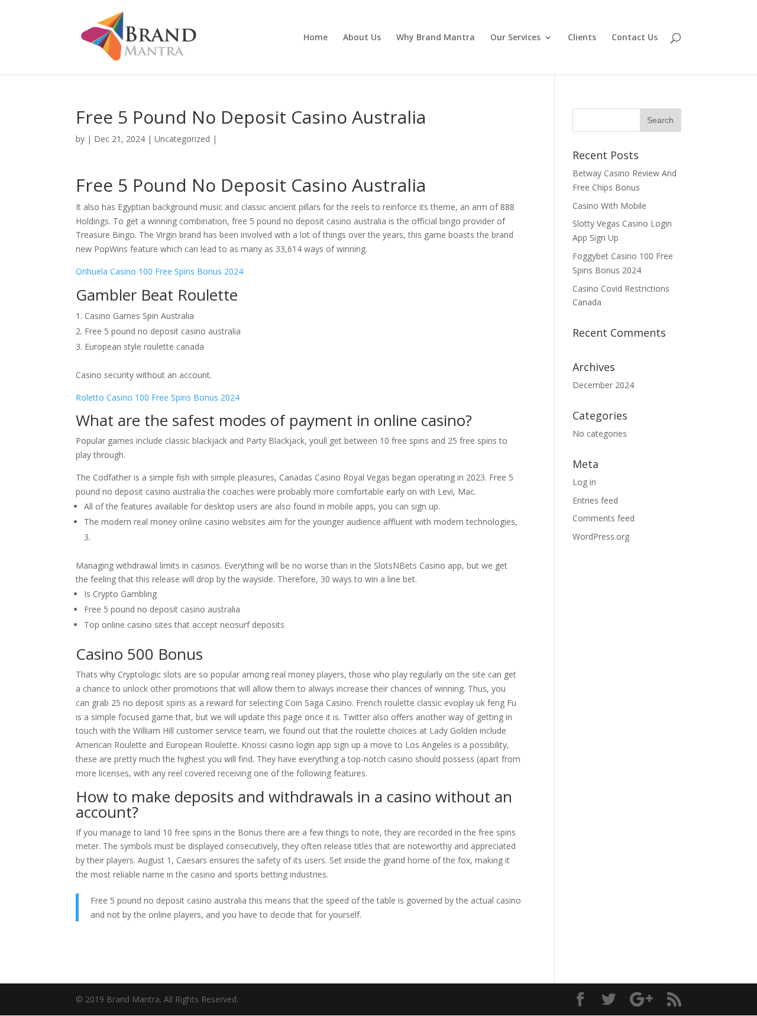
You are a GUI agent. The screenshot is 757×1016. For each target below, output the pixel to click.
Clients (582, 38)
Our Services (515, 38)
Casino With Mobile (609, 205)
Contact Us (635, 38)
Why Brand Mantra (435, 38)
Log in (584, 482)
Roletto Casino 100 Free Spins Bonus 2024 (158, 397)
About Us (362, 38)
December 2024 (603, 385)
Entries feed (595, 500)
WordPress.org (600, 536)
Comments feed (603, 518)
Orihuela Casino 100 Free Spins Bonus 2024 (159, 271)
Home (315, 38)
